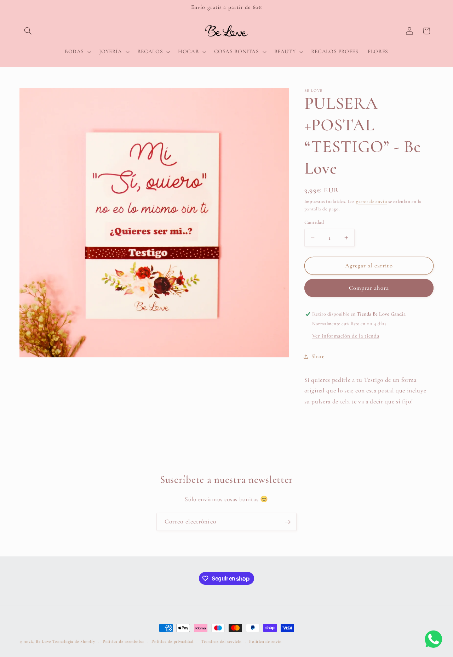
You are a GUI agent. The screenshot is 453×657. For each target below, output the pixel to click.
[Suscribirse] (287, 522)
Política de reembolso (123, 641)
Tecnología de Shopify (73, 641)
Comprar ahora (369, 287)
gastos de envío (371, 201)
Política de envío (265, 641)
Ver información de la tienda (345, 336)
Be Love (43, 641)
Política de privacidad (172, 641)
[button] (27, 30)
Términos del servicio (221, 641)
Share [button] (318, 356)
